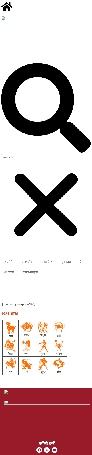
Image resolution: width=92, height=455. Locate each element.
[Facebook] (39, 450)
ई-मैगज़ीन (27, 262)
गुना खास (66, 262)
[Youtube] (54, 450)
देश (81, 262)
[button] (46, 108)
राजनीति (8, 262)
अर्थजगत (9, 272)
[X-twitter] (47, 450)
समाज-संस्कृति (30, 272)
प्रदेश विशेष (46, 262)
